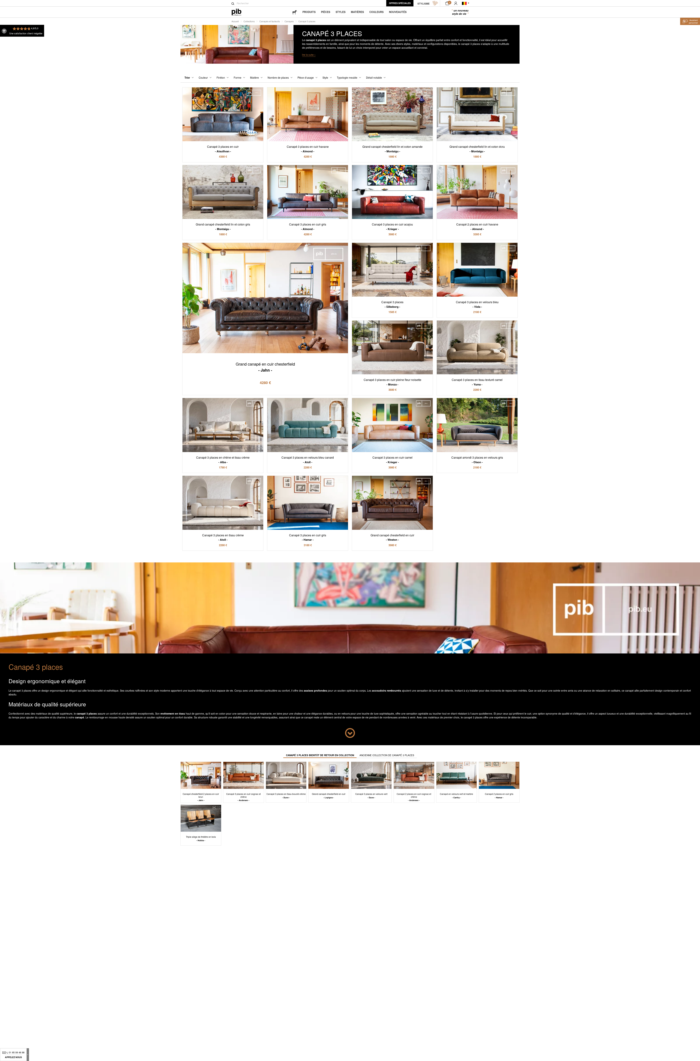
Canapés (289, 21)
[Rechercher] (233, 3)
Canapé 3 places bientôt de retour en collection (320, 755)
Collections (249, 21)
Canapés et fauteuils (269, 21)
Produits (309, 12)
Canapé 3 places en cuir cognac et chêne (243, 797)
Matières (357, 12)
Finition (221, 77)
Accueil (235, 21)
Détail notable (374, 77)
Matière (254, 77)
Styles (340, 12)
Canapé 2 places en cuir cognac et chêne (414, 797)
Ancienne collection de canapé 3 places (386, 755)
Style (325, 77)
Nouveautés (398, 12)
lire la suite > (309, 54)
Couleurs (376, 12)
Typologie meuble (347, 77)
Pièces (325, 12)
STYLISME (423, 3)
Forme (237, 77)
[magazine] (294, 12)
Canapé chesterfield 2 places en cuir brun (201, 797)
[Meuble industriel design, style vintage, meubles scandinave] (239, 12)
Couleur (203, 77)
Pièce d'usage (306, 77)
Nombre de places (278, 77)
